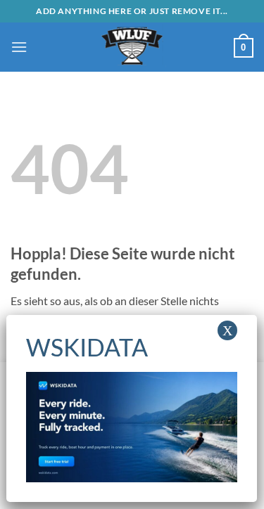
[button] (19, 47)
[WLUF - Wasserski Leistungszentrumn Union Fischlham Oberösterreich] (132, 47)
